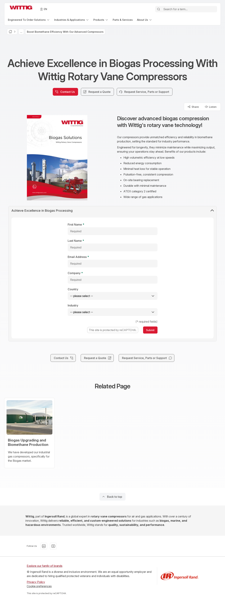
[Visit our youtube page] (53, 546)
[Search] (158, 9)
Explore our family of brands (44, 566)
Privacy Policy (36, 582)
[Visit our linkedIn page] (43, 546)
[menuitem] (29, 20)
